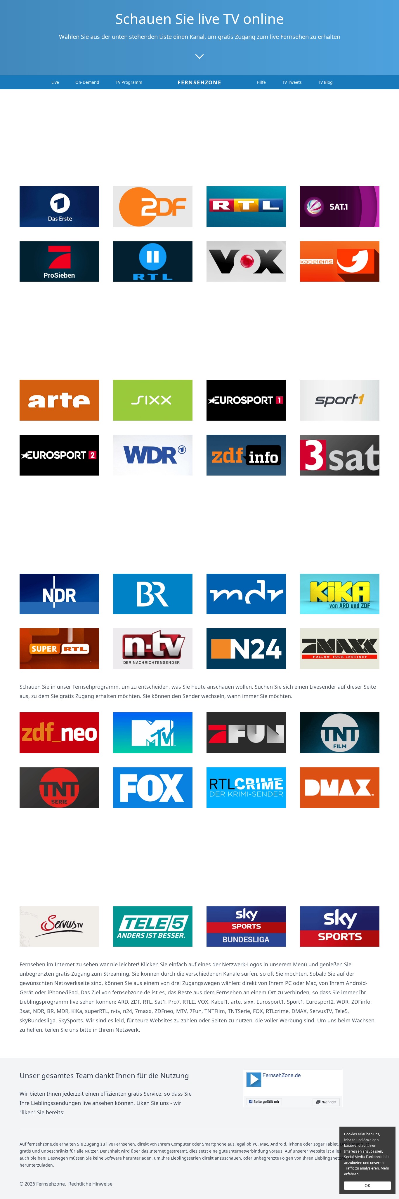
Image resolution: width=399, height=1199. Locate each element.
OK (367, 1185)
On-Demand (87, 82)
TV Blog (325, 82)
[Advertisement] (199, 141)
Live (55, 82)
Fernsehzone (199, 82)
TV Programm (129, 82)
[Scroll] (199, 56)
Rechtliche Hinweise (90, 1184)
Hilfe (261, 82)
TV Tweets (292, 82)
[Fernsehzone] (293, 1093)
